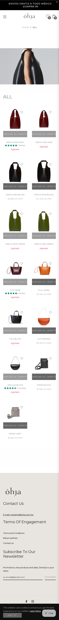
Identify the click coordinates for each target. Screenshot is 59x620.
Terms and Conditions (13, 533)
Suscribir (50, 577)
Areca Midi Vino (43, 142)
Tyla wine (15, 290)
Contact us (8, 543)
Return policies (10, 538)
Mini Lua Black (15, 385)
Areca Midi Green (43, 244)
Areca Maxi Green (15, 244)
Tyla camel (44, 290)
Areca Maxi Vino (15, 142)
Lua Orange (44, 339)
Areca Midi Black (15, 194)
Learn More (35, 611)
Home (25, 27)
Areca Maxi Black (43, 194)
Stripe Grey (15, 433)
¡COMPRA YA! (30, 6)
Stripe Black (44, 385)
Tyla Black (15, 339)
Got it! (12, 615)
